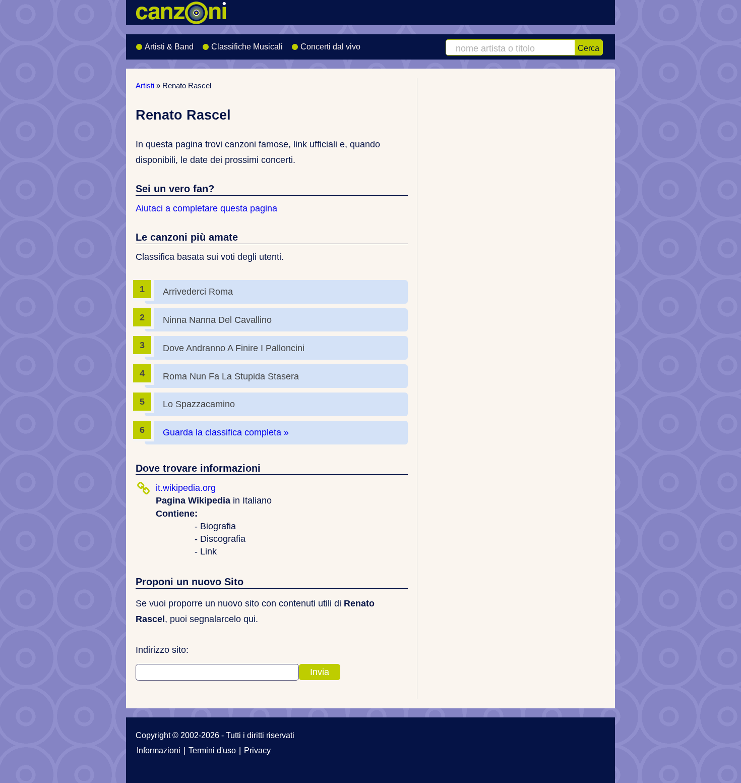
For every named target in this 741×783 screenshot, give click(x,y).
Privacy (257, 750)
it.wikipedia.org (186, 488)
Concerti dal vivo (330, 46)
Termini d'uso (212, 750)
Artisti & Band (169, 46)
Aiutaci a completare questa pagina (206, 208)
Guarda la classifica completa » (226, 432)
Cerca (588, 47)
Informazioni (158, 750)
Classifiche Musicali (247, 46)
